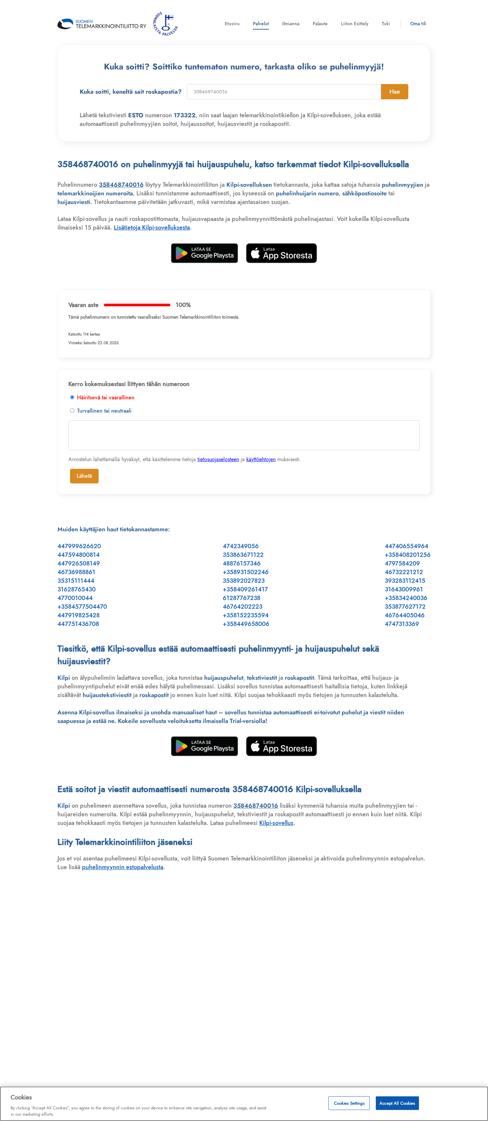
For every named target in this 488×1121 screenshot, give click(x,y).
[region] (244, 1103)
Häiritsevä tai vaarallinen (104, 397)
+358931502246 (246, 572)
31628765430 (76, 589)
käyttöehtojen (261, 459)
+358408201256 (408, 555)
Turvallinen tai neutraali (103, 411)
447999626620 (79, 546)
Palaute (320, 23)
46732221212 (404, 572)
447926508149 (78, 563)
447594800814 (78, 555)
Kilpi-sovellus (276, 823)
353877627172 (405, 606)
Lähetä (84, 476)
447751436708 (78, 624)
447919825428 (78, 615)
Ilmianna (290, 23)
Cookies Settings (349, 1103)
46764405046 (405, 615)
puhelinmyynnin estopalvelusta (122, 867)
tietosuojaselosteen (218, 459)
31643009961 (404, 589)
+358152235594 (246, 615)
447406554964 (406, 546)
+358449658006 (246, 624)
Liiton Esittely (354, 23)
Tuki (386, 23)
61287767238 (241, 598)
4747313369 (402, 624)
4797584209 (402, 563)
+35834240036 (406, 598)
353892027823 (244, 580)
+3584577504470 (82, 606)
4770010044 (75, 598)
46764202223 (242, 606)
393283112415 (405, 580)
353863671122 (243, 555)
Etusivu (232, 23)
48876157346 (242, 563)
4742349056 (241, 546)
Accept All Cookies (397, 1103)
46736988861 (76, 572)
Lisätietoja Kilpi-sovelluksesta (152, 227)
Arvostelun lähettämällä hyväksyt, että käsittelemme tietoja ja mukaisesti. (184, 459)
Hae (394, 91)
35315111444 (75, 580)
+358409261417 (245, 589)
